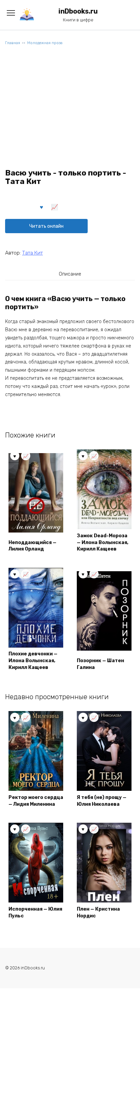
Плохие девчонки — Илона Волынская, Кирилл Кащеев (32, 660)
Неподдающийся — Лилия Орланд (32, 546)
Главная (12, 43)
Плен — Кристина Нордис (98, 912)
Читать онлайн (46, 226)
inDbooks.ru (78, 11)
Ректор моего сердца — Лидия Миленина (35, 801)
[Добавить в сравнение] (54, 206)
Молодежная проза (45, 43)
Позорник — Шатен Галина (100, 664)
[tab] (70, 273)
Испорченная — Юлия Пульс (35, 912)
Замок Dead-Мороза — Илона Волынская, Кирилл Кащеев (102, 542)
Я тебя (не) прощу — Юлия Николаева (101, 801)
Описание (70, 274)
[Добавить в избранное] (42, 206)
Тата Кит (32, 253)
